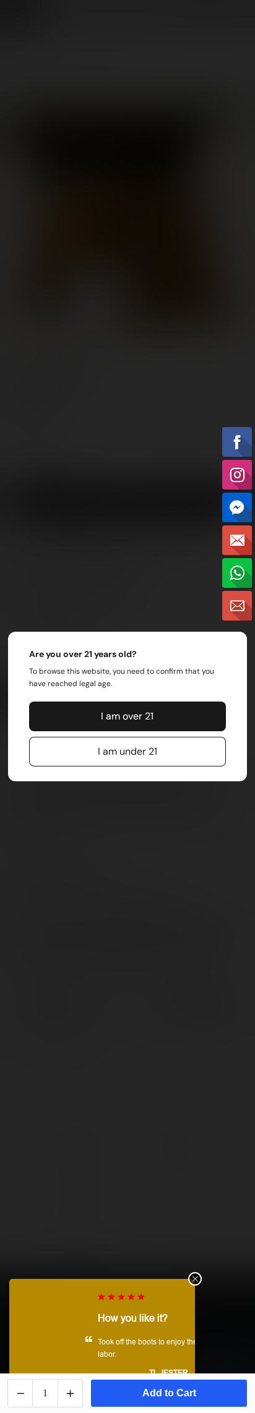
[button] (127, 716)
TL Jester (102, 1372)
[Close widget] (195, 1279)
